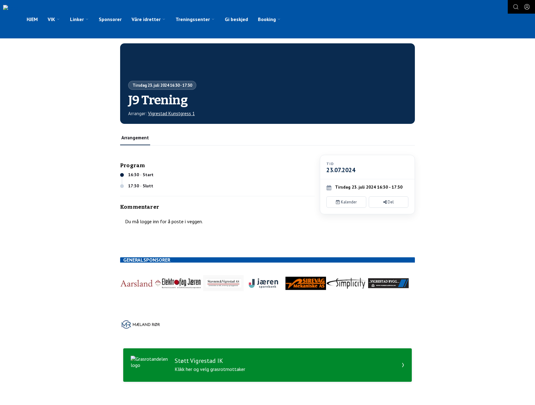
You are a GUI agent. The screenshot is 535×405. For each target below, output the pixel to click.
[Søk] (515, 6)
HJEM (32, 19)
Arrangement (135, 138)
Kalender (348, 202)
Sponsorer (110, 19)
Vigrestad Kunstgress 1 (171, 113)
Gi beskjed (236, 19)
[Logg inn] (527, 6)
